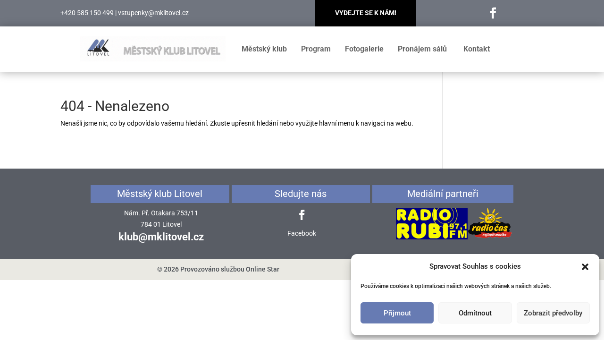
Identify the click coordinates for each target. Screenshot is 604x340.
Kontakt (476, 48)
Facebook (301, 233)
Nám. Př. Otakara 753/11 (161, 213)
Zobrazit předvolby (553, 313)
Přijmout (397, 313)
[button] (585, 267)
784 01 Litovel (161, 224)
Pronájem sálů (422, 48)
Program (316, 48)
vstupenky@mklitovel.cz (153, 13)
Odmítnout (475, 313)
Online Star (262, 269)
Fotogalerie (364, 48)
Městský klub (264, 48)
